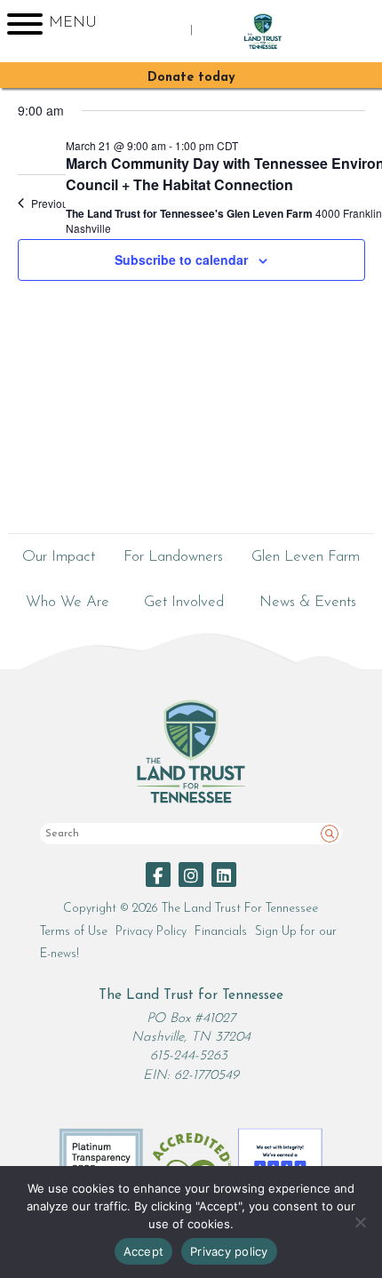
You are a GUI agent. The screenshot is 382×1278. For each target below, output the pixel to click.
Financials (221, 932)
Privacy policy (229, 1251)
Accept (143, 1251)
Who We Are (67, 602)
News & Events (307, 602)
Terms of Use (73, 932)
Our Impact (58, 556)
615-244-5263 (188, 1056)
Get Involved (184, 602)
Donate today (191, 77)
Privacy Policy (151, 932)
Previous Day (63, 203)
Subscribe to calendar (181, 259)
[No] (360, 1222)
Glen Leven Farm (305, 556)
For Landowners (173, 556)
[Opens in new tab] (158, 874)
